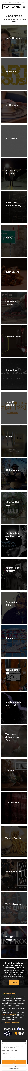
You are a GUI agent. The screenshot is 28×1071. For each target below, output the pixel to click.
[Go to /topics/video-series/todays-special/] (14, 841)
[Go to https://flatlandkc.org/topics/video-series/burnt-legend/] (14, 274)
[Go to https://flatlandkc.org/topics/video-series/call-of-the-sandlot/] (14, 308)
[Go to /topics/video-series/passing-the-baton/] (14, 608)
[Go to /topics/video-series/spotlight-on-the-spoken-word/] (14, 708)
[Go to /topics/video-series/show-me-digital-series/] (14, 641)
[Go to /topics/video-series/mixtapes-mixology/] (14, 574)
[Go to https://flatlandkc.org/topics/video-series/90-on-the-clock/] (14, 41)
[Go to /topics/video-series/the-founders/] (14, 808)
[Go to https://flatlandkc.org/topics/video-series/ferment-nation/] (14, 341)
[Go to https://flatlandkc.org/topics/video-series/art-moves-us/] (14, 107)
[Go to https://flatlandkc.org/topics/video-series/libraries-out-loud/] (14, 508)
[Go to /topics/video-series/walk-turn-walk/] (14, 875)
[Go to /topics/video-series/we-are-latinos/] (14, 908)
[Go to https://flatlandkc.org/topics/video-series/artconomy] (14, 141)
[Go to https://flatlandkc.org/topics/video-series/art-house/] (14, 74)
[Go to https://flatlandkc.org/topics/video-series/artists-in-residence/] (14, 174)
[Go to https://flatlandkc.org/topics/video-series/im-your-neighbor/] (14, 408)
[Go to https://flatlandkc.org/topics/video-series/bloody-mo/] (14, 241)
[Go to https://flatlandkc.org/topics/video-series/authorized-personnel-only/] (14, 207)
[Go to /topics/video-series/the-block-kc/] (14, 775)
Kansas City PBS (12, 997)
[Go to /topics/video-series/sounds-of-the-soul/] (14, 675)
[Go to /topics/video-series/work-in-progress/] (14, 942)
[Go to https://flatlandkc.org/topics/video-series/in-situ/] (14, 441)
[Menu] (24, 7)
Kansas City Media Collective (8, 1014)
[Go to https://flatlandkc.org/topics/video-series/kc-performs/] (14, 474)
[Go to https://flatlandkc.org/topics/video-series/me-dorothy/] (14, 541)
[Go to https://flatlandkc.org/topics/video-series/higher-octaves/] (14, 374)
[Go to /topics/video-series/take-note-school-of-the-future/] (14, 741)
